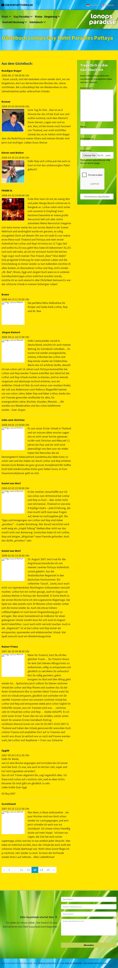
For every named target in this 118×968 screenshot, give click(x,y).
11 (21, 870)
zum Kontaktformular (19, 4)
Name (82, 126)
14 (41, 870)
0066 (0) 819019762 (47, 963)
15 (48, 870)
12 (28, 870)
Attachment (85, 150)
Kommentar (86, 88)
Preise (38, 16)
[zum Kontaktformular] (3, 5)
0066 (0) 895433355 (73, 963)
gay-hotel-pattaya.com (95, 963)
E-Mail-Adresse (87, 138)
